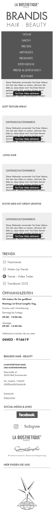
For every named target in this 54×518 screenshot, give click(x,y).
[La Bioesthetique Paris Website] (27, 438)
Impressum (9, 393)
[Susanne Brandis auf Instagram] (27, 426)
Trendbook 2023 (18, 283)
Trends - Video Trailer (20, 276)
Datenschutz (9, 397)
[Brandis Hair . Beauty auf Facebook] (27, 414)
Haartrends (14, 262)
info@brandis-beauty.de (15, 384)
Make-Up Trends (18, 269)
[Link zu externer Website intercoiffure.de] (27, 493)
